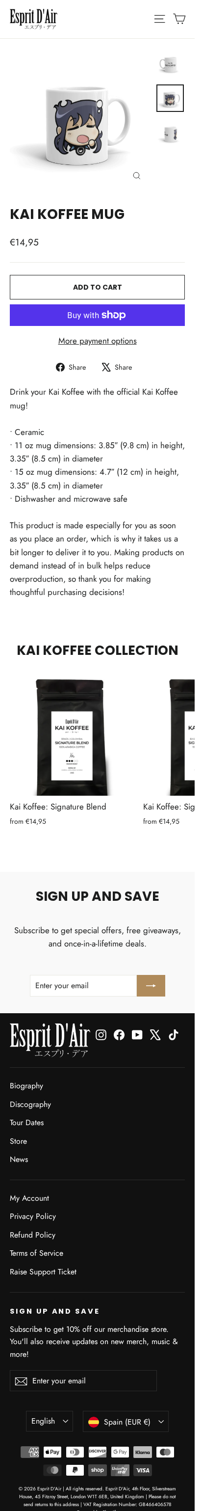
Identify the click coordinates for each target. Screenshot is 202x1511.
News (19, 1159)
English (43, 1421)
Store (18, 1141)
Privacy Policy (33, 1216)
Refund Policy (32, 1235)
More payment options (97, 341)
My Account (29, 1198)
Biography (26, 1085)
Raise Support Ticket (43, 1271)
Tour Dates (27, 1122)
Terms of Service (36, 1253)
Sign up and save (55, 1311)
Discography (30, 1104)
